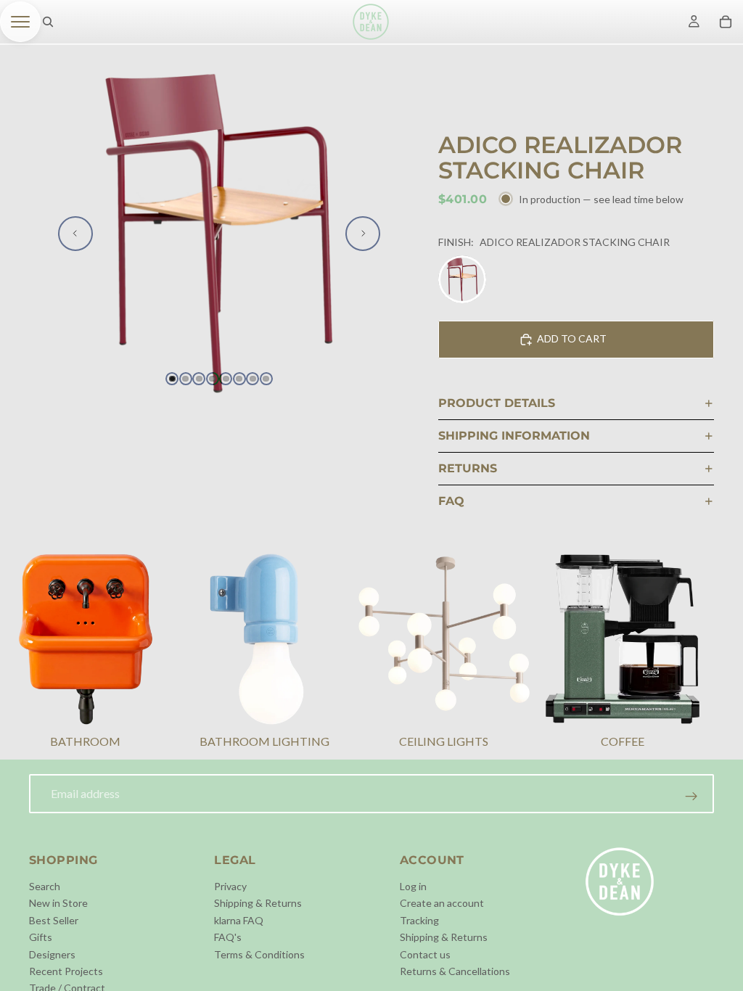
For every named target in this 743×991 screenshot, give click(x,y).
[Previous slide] (75, 233)
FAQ (451, 501)
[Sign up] (691, 796)
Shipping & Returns (258, 903)
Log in (413, 886)
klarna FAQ (238, 919)
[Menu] (20, 21)
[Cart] (726, 22)
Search (44, 886)
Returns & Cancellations (455, 971)
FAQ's (228, 937)
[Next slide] (362, 233)
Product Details (496, 403)
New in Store (58, 903)
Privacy (230, 886)
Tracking (419, 919)
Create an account (442, 903)
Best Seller (53, 919)
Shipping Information (514, 436)
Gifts (40, 937)
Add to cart (572, 338)
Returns (467, 468)
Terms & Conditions (259, 953)
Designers (52, 953)
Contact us (425, 953)
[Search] (48, 22)
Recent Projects (66, 971)
